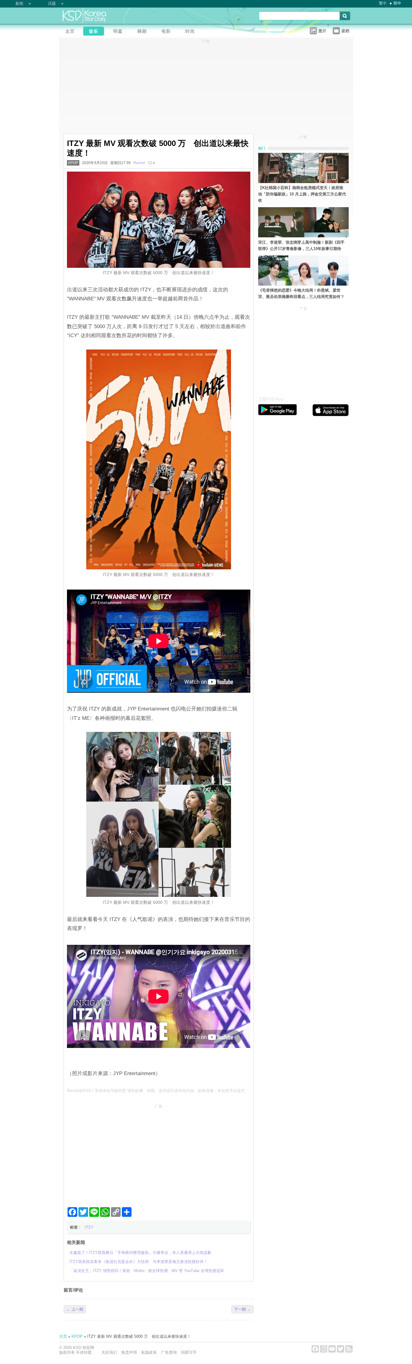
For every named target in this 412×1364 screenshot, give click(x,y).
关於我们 (109, 1352)
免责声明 (129, 1352)
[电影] (168, 32)
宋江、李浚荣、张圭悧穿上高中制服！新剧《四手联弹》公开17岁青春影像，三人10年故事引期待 (301, 245)
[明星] (119, 32)
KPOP (73, 163)
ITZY (89, 1227)
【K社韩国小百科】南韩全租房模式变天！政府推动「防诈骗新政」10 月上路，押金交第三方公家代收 (302, 194)
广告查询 (169, 1352)
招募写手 (189, 1352)
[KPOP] (95, 32)
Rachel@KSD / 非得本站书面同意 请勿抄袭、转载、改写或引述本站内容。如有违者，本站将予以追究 (156, 1090)
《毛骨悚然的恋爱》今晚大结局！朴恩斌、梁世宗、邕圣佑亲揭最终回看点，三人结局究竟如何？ (301, 293)
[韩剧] (144, 32)
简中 (397, 3)
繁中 (383, 3)
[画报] (192, 32)
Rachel (139, 163)
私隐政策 (149, 1352)
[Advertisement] (158, 1153)
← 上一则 (74, 1309)
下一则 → (242, 1309)
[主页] (71, 32)
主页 (63, 1336)
